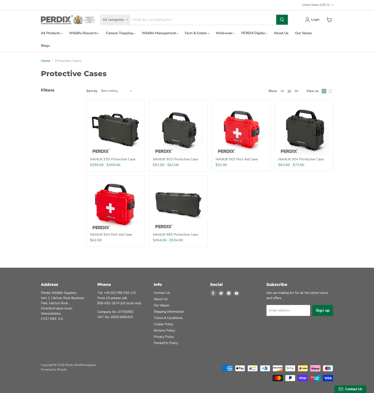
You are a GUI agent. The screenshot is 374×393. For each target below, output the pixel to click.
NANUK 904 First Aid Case (111, 234)
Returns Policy (164, 330)
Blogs (45, 45)
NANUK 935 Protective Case (112, 159)
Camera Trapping (120, 33)
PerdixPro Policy (166, 343)
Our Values (303, 33)
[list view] (330, 91)
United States (316, 5)
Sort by (91, 91)
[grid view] (324, 91)
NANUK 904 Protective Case (301, 159)
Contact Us (162, 293)
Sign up (323, 310)
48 (296, 91)
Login (315, 19)
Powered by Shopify (54, 370)
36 (289, 91)
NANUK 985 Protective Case (175, 234)
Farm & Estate (196, 33)
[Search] (282, 20)
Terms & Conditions (168, 318)
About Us (281, 33)
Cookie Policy (163, 324)
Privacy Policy (164, 337)
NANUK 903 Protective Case (175, 159)
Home (45, 61)
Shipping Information (169, 311)
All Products (51, 33)
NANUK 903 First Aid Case (237, 159)
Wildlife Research (83, 33)
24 (282, 91)
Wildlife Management (159, 33)
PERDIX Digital (253, 33)
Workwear (224, 33)
